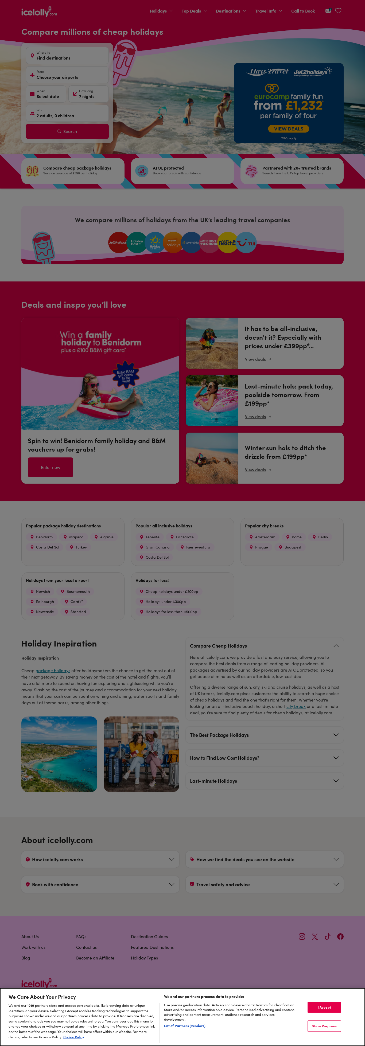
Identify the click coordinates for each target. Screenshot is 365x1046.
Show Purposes (324, 1026)
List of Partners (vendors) (184, 1025)
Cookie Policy (73, 1036)
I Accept (324, 1007)
